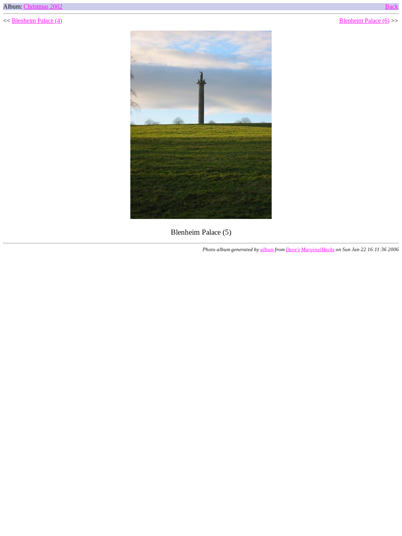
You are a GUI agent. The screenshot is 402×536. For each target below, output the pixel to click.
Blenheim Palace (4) (37, 20)
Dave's (293, 249)
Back (391, 6)
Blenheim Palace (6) (364, 20)
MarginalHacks (317, 249)
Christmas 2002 (43, 6)
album (267, 249)
